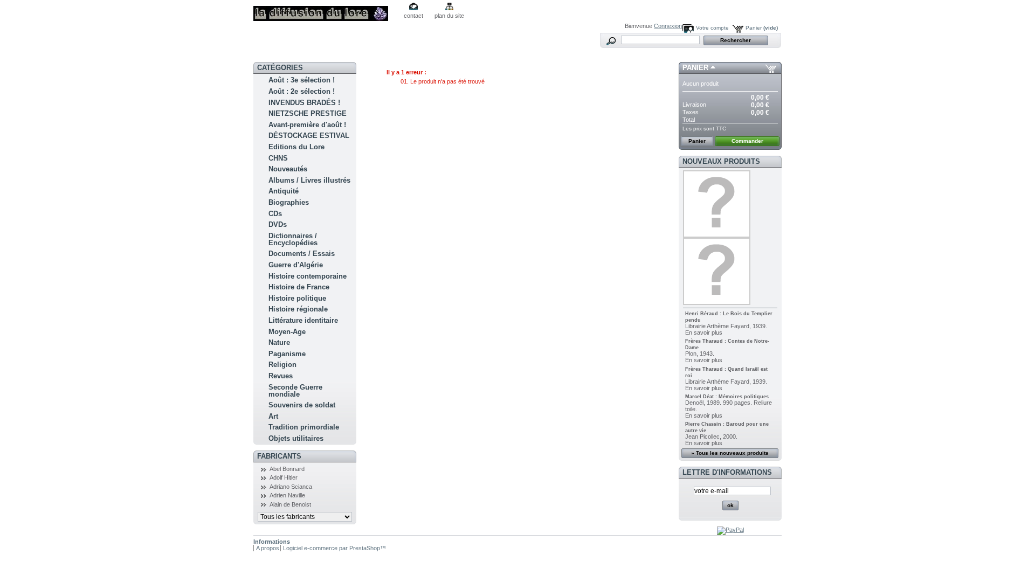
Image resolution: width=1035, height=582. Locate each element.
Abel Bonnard (287, 469)
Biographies (288, 202)
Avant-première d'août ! (307, 125)
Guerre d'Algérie (295, 265)
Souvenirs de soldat (301, 405)
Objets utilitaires (295, 438)
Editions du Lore (296, 147)
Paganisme (287, 354)
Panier (762, 28)
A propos (267, 548)
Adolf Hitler (284, 477)
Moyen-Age (287, 332)
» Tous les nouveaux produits (730, 453)
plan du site (449, 15)
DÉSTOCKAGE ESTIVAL (308, 135)
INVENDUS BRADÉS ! (304, 103)
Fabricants (279, 456)
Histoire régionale (298, 309)
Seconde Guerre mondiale (295, 390)
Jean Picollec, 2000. (711, 436)
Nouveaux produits (721, 161)
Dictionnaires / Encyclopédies (293, 239)
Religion (282, 365)
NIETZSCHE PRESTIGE (307, 113)
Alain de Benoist (290, 504)
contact (413, 15)
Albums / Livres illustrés (309, 180)
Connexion (668, 26)
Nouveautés (287, 169)
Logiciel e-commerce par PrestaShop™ (334, 548)
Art (273, 416)
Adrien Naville (287, 495)
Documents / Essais (301, 254)
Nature (279, 342)
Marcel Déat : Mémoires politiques (727, 396)
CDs (275, 214)
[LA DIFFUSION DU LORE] (324, 10)
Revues (280, 376)
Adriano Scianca (291, 486)
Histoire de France (298, 287)
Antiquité (283, 191)
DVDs (277, 224)
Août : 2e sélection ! (301, 91)
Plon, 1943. (699, 353)
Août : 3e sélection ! (301, 80)
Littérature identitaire (303, 320)
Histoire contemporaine (307, 276)
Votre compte (712, 28)
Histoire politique (297, 298)
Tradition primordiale (303, 427)
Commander (747, 141)
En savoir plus (703, 332)
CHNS (278, 158)
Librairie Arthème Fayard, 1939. (726, 326)
